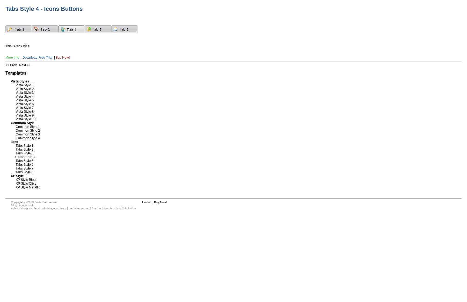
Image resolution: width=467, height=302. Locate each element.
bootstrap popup (79, 208)
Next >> (25, 65)
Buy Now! (63, 57)
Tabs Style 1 (25, 146)
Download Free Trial (37, 57)
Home (146, 202)
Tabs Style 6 (25, 165)
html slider (130, 208)
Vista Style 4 (25, 96)
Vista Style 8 (25, 112)
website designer (21, 208)
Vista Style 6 (25, 104)
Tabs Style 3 (25, 153)
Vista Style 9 (25, 115)
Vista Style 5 (25, 100)
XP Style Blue (26, 180)
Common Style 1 (28, 127)
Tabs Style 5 (25, 161)
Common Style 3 (28, 134)
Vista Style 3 (25, 93)
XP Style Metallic (28, 187)
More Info (12, 57)
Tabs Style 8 (25, 172)
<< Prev (11, 65)
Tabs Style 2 (25, 149)
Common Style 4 (28, 138)
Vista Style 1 (25, 85)
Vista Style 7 (25, 108)
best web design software (50, 208)
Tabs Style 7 (25, 168)
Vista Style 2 (25, 89)
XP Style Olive (26, 183)
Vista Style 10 (26, 119)
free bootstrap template (106, 208)
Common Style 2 (28, 130)
